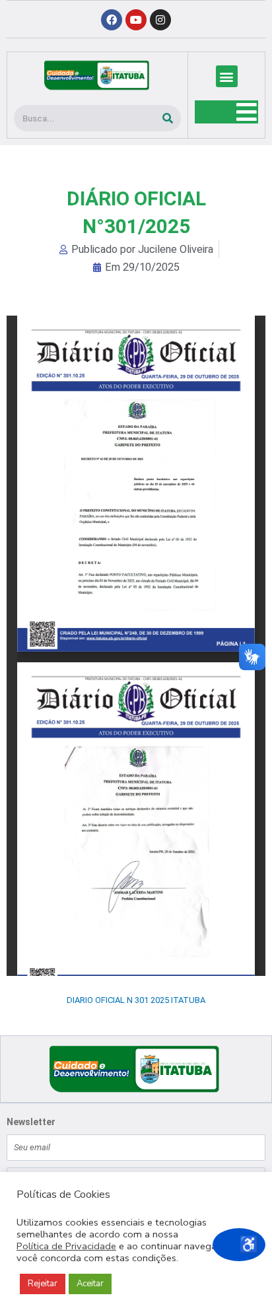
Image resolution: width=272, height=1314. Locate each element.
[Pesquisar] (167, 118)
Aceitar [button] (90, 1284)
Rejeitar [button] (42, 1284)
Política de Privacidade (66, 1246)
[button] (227, 76)
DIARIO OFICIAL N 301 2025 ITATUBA (136, 1000)
